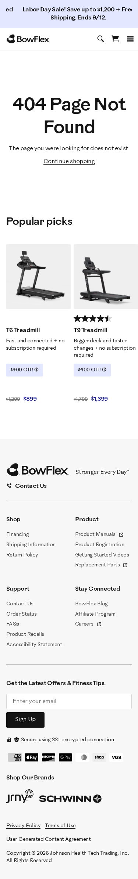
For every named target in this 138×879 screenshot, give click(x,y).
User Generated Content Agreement (48, 839)
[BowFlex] (28, 39)
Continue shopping (69, 161)
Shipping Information (31, 545)
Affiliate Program (95, 614)
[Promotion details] (36, 369)
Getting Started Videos (102, 555)
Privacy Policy (23, 826)
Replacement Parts (101, 565)
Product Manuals (99, 535)
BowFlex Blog (91, 604)
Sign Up (25, 719)
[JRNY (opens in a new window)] (19, 797)
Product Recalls (25, 634)
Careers (88, 625)
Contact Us (19, 604)
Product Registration (99, 545)
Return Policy (22, 555)
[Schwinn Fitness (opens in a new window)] (71, 800)
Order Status (21, 614)
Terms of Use (60, 826)
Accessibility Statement (34, 645)
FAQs (12, 624)
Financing (17, 534)
